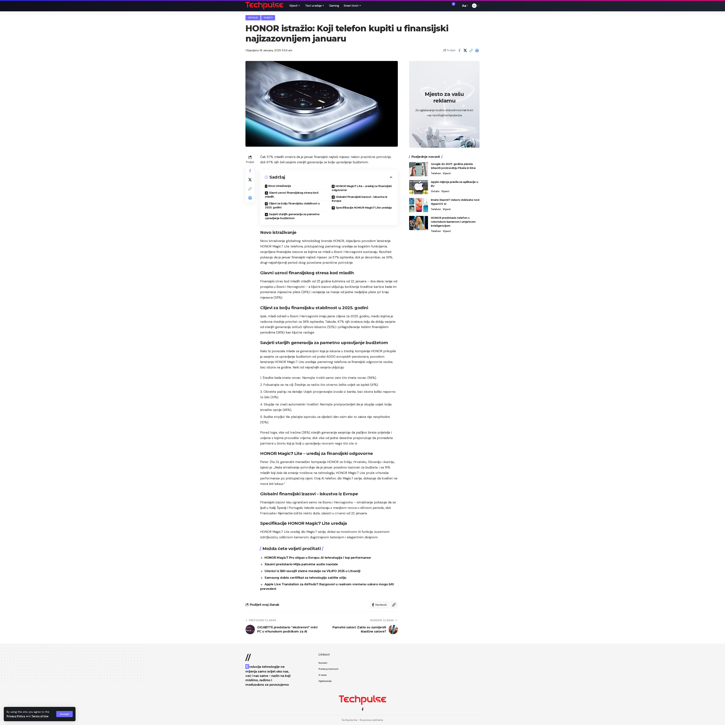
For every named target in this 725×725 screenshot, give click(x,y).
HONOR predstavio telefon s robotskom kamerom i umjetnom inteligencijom (453, 221)
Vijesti (268, 17)
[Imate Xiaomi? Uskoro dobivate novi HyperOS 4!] (418, 205)
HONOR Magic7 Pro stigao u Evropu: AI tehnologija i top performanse (318, 557)
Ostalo (253, 17)
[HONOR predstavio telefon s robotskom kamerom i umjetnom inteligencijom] (418, 223)
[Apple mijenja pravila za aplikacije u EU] (418, 187)
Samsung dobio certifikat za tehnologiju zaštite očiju (305, 577)
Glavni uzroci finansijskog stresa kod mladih (291, 194)
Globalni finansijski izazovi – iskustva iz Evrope (359, 199)
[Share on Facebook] (459, 50)
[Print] (477, 50)
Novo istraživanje (279, 186)
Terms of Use (39, 716)
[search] (457, 6)
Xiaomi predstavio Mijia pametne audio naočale (301, 564)
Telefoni (436, 173)
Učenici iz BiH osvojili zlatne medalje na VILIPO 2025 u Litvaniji (312, 571)
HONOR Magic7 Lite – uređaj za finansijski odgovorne (362, 188)
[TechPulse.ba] (264, 5)
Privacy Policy (16, 716)
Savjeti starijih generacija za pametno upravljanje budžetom (292, 216)
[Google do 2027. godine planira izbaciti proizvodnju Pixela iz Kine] (418, 169)
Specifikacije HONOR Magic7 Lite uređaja (364, 207)
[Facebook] (363, 709)
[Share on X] (465, 50)
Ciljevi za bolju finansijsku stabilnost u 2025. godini (292, 205)
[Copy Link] (471, 50)
